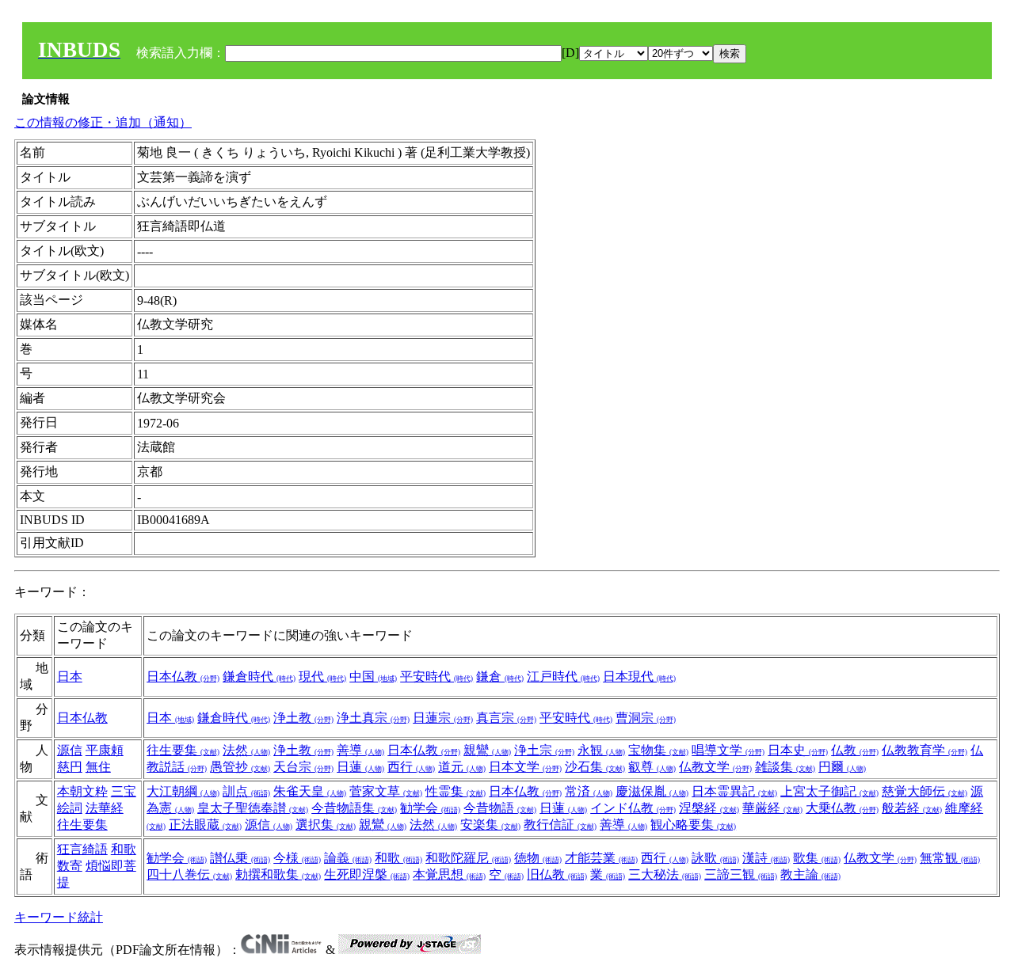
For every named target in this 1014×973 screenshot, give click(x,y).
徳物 (538, 858)
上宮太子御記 (829, 791)
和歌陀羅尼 (468, 858)
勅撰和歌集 (278, 874)
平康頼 (105, 750)
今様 (297, 858)
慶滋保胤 (652, 791)
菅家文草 (385, 791)
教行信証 (560, 824)
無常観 (950, 858)
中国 (373, 676)
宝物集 (658, 750)
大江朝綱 (183, 791)
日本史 (798, 750)
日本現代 (639, 676)
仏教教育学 (924, 750)
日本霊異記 (734, 791)
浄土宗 (544, 750)
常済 (588, 791)
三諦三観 (740, 874)
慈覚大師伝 (924, 791)
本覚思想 (449, 874)
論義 (348, 858)
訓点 (246, 791)
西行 (411, 766)
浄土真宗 (373, 717)
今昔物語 (499, 808)
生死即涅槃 (367, 874)
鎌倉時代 (259, 676)
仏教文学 (715, 766)
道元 (462, 766)
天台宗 (303, 766)
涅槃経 (709, 808)
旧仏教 (557, 874)
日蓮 (360, 766)
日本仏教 (183, 676)
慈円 (69, 766)
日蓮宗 (443, 717)
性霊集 (455, 791)
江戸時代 (563, 676)
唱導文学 (728, 750)
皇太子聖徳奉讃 (252, 808)
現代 (322, 676)
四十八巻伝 (189, 874)
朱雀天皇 (309, 791)
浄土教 (303, 717)
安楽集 (490, 824)
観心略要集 (693, 824)
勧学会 (430, 808)
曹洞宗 (646, 717)
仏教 (855, 750)
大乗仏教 (842, 808)
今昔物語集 (354, 808)
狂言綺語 (82, 849)
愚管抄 (240, 766)
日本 (69, 676)
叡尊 (652, 766)
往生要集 (183, 750)
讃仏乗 (240, 858)
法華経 (105, 808)
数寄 (69, 865)
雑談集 (785, 766)
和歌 (123, 849)
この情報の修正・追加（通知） (103, 122)
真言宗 (506, 717)
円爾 (842, 766)
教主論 (810, 874)
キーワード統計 (58, 917)
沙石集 (595, 766)
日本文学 (525, 766)
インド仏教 (633, 808)
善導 (360, 750)
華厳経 (772, 808)
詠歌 (715, 858)
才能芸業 (601, 858)
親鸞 (487, 750)
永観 (601, 750)
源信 (69, 750)
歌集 (817, 858)
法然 (246, 750)
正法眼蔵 (205, 824)
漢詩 (766, 858)
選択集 (325, 824)
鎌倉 (500, 676)
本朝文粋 (82, 791)
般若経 (912, 808)
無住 (98, 766)
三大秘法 (664, 874)
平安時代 (436, 676)
